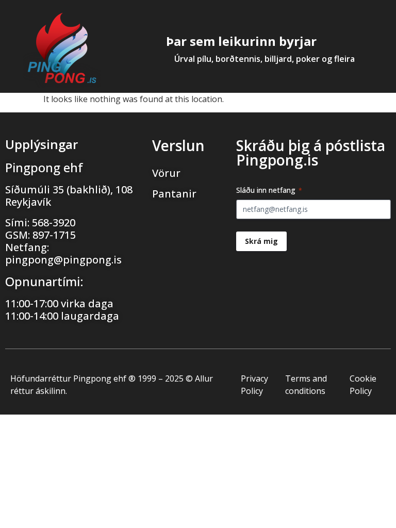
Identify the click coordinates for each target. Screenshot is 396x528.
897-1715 (54, 235)
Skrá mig (261, 241)
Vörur (166, 173)
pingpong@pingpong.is (63, 260)
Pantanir (174, 194)
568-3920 (53, 222)
